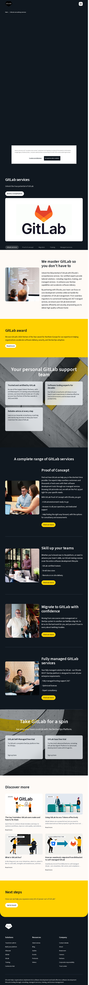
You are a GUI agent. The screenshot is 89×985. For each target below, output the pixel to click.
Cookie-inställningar (35, 158)
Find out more (48, 525)
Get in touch (11, 905)
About (61, 947)
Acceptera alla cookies (52, 158)
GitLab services (12, 247)
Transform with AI (10, 943)
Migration (42, 247)
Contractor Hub (10, 966)
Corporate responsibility (66, 962)
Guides (34, 951)
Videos (34, 962)
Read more (11, 346)
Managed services (66, 247)
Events (34, 955)
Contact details (63, 943)
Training (52, 247)
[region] (44, 154)
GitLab (7, 958)
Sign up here (12, 755)
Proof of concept (27, 247)
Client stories (36, 943)
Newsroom (62, 951)
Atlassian (8, 951)
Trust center (63, 966)
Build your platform (11, 947)
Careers (61, 955)
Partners (61, 958)
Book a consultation (14, 193)
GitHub (7, 955)
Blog (33, 947)
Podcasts (35, 958)
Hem (6, 12)
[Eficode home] (9, 4)
